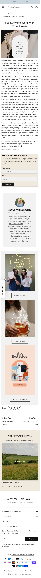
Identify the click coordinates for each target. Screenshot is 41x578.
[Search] (31, 7)
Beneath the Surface (10, 481)
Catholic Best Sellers (20, 399)
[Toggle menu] (3, 7)
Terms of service (30, 571)
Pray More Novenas (16, 224)
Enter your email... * (10, 539)
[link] (10, 408)
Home (4, 14)
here (26, 241)
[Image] (20, 272)
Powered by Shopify (27, 554)
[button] (2, 289)
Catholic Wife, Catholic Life (18, 239)
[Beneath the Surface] (20, 461)
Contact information (25, 574)
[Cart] (36, 7)
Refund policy (8, 571)
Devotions (11, 14)
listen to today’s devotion (10, 150)
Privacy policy (19, 571)
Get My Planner (19, 296)
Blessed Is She (16, 554)
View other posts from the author (19, 213)
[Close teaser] (5, 280)
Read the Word (19, 341)
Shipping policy (12, 574)
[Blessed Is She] (15, 7)
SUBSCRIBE (8, 184)
